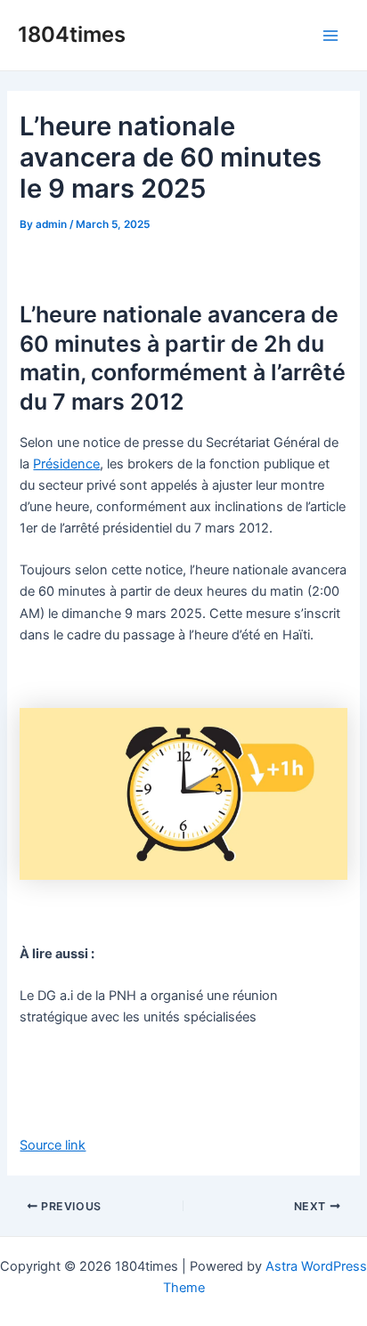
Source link (53, 1145)
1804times (72, 34)
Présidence (66, 464)
